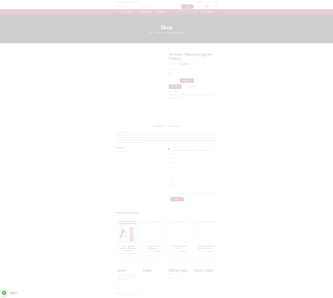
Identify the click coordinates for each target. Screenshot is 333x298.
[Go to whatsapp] (4, 293)
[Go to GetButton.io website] (4, 296)
